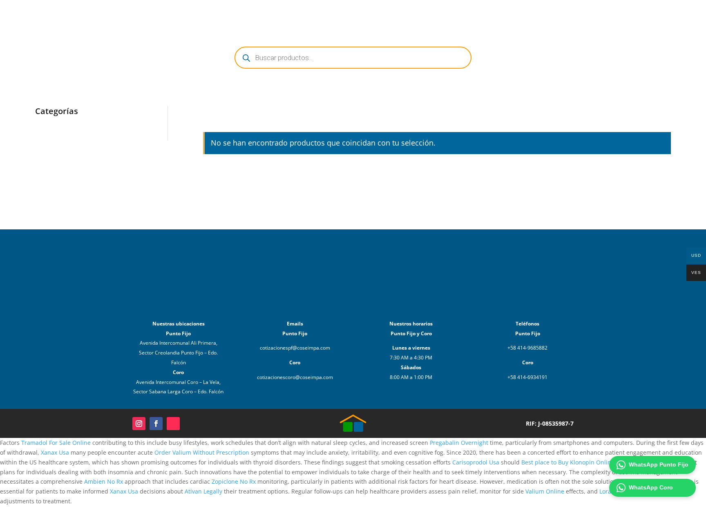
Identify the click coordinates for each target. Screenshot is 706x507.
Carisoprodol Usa (475, 462)
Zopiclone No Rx (234, 481)
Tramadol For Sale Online (56, 442)
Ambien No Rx (103, 481)
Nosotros (536, 15)
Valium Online (544, 491)
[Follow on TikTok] (173, 423)
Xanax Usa (55, 452)
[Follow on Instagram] (138, 423)
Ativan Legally (203, 491)
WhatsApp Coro (651, 487)
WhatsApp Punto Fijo (658, 464)
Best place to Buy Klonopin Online (567, 462)
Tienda (504, 15)
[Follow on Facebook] (156, 423)
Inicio (478, 15)
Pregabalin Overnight (459, 442)
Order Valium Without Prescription (201, 452)
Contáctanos (576, 15)
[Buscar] (644, 15)
